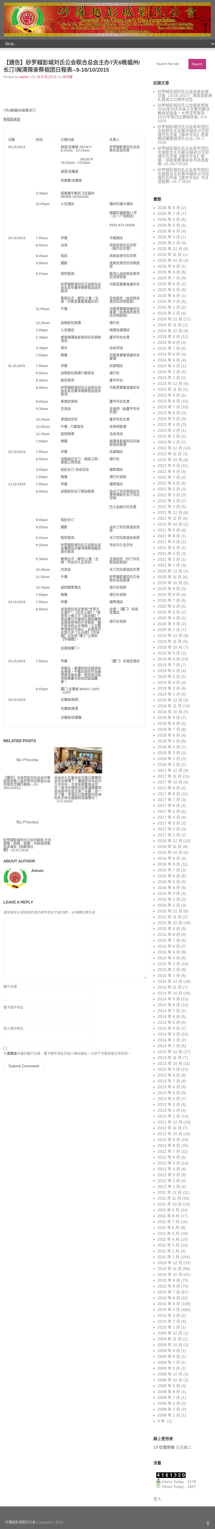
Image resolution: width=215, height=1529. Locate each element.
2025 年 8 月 (169, 272)
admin (24, 77)
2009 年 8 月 (169, 1356)
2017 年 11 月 (170, 776)
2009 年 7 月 (169, 1362)
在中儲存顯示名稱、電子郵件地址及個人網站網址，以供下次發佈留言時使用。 (67, 1054)
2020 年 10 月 (170, 583)
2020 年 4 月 (169, 618)
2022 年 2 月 (169, 501)
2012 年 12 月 (170, 1122)
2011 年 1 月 (168, 1257)
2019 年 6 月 (169, 670)
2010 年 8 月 (169, 1286)
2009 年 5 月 (169, 1368)
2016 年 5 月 (169, 881)
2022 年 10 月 (170, 459)
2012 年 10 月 (170, 1134)
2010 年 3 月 (169, 1315)
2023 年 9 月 (169, 395)
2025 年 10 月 (170, 260)
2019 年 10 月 (170, 647)
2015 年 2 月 (169, 969)
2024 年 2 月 (169, 372)
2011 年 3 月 (168, 1245)
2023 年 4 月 (169, 424)
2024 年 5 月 (169, 360)
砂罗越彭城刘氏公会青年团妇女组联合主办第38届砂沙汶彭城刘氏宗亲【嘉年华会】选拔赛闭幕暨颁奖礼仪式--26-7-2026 (183, 134)
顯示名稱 (10, 987)
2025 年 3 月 (169, 301)
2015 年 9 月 (169, 928)
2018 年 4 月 (169, 747)
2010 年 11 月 (170, 1268)
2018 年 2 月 (169, 758)
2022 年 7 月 (169, 477)
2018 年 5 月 (169, 741)
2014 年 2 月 (169, 1040)
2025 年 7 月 (169, 278)
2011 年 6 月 (168, 1227)
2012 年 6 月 (169, 1157)
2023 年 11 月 (170, 389)
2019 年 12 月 (170, 635)
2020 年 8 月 (169, 594)
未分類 (67, 77)
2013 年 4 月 (169, 1098)
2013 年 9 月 (169, 1069)
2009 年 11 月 (170, 1339)
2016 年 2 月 (169, 899)
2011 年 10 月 (170, 1204)
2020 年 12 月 (170, 571)
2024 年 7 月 (169, 348)
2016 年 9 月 (169, 858)
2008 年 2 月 (169, 1409)
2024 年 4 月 (169, 366)
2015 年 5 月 (169, 952)
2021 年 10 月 (170, 524)
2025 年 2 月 (169, 307)
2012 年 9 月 (169, 1139)
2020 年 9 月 (169, 588)
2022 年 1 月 (169, 506)
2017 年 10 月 (170, 782)
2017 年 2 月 (169, 829)
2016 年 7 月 (169, 870)
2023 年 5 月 (169, 418)
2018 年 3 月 (169, 753)
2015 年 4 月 (169, 958)
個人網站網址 (13, 1028)
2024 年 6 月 (169, 354)
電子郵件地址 (13, 1008)
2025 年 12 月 (170, 248)
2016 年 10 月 (170, 852)
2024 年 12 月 (170, 319)
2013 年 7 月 (169, 1081)
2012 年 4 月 (169, 1169)
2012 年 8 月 (169, 1145)
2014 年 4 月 (169, 1028)
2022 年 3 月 (169, 495)
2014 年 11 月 (170, 987)
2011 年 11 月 (169, 1198)
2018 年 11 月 (170, 706)
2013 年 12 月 (170, 1051)
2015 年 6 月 (169, 946)
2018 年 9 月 (169, 717)
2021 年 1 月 (169, 565)
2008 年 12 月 (170, 1374)
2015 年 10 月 (170, 923)
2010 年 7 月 (169, 1292)
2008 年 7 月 (169, 1397)
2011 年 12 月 (170, 1192)
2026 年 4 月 (169, 231)
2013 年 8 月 (169, 1075)
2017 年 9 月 (169, 788)
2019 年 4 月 (169, 682)
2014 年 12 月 (170, 981)
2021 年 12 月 (170, 512)
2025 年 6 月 (169, 284)
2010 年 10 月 (170, 1274)
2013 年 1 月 (169, 1116)
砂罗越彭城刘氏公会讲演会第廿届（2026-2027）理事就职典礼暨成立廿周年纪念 (185, 95)
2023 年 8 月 (169, 401)
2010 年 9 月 (169, 1280)
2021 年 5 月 (169, 547)
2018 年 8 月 (169, 723)
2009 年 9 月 (169, 1350)
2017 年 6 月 (169, 805)
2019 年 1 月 (169, 694)
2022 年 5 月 (169, 489)
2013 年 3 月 (169, 1104)
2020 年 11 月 (170, 577)
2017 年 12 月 (170, 770)
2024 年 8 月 (169, 342)
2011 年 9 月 (168, 1210)
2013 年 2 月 (169, 1110)
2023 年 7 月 (169, 407)
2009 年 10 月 (170, 1345)
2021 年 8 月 (169, 536)
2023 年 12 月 (170, 383)
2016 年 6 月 (169, 876)
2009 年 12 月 (170, 1333)
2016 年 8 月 (169, 864)
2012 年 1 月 (169, 1186)
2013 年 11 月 (170, 1057)
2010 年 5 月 (169, 1304)
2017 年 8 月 (169, 794)
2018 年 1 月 (169, 764)
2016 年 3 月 (169, 893)
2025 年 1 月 (169, 313)
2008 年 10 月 (170, 1380)
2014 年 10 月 (170, 993)
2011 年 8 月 (168, 1216)
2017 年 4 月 (169, 817)
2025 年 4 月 (169, 295)
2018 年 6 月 (169, 735)
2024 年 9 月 (169, 336)
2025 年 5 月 (169, 289)
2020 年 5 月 (169, 612)
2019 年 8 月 (169, 659)
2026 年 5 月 (169, 225)
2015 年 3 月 (169, 964)
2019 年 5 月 (169, 676)
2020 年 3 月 (169, 624)
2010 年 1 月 (169, 1327)
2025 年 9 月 (169, 266)
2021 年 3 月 (169, 559)
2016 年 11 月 (170, 846)
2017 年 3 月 (169, 823)
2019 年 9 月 (169, 653)
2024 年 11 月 (170, 325)
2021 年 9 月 (169, 530)
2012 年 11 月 (170, 1128)
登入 (157, 1499)
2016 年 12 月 (170, 840)
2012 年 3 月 (169, 1175)
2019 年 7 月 (169, 665)
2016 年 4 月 (169, 887)
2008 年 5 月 (169, 1403)
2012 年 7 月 (169, 1151)
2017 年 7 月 (169, 799)
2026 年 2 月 (169, 243)
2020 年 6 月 (169, 606)
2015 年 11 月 (170, 917)
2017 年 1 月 (169, 835)
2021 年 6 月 (169, 542)
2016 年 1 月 (169, 905)
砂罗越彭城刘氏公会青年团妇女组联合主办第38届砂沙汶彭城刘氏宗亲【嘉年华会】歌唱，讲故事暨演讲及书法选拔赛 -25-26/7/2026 (183, 156)
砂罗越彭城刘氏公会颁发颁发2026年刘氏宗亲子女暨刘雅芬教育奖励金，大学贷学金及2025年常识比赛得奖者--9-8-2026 (184, 113)
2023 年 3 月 (169, 430)
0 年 (162, 1421)
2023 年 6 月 (169, 413)
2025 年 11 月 (170, 254)
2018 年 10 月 (170, 712)
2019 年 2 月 (169, 688)
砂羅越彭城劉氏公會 (20, 1522)
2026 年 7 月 (169, 213)
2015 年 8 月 (169, 934)
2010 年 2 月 (169, 1321)
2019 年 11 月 (170, 641)
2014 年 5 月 (169, 1022)
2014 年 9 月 (169, 999)
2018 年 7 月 (169, 729)
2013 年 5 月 (169, 1093)
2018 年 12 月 (170, 700)
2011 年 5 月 (168, 1233)
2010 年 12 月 (170, 1262)
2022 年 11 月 (170, 454)
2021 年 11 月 (170, 518)
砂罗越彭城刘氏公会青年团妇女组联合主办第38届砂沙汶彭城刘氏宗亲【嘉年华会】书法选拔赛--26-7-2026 (183, 175)
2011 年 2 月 (168, 1251)
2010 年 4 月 (169, 1309)
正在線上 (172, 1447)
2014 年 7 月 (169, 1010)
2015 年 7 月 (169, 940)
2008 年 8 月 (169, 1391)
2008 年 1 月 (169, 1415)
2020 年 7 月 (169, 600)
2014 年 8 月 (169, 1005)
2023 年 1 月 (169, 442)
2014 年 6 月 (169, 1016)
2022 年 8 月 (169, 471)
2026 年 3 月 (169, 237)
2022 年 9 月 (169, 465)
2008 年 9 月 (169, 1386)
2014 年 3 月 (169, 1034)
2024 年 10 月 (170, 331)
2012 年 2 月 (169, 1180)
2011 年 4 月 (168, 1239)
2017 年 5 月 (169, 811)
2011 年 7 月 (168, 1221)
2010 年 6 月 (169, 1298)
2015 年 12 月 (170, 911)
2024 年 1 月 (169, 377)
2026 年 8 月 (169, 207)
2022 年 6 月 (169, 483)
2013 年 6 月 (169, 1087)
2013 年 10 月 (170, 1063)
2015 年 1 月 (169, 975)
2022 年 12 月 (170, 448)
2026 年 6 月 (169, 219)
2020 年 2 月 (169, 629)
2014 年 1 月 (169, 1046)
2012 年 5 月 (169, 1163)
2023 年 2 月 (169, 436)
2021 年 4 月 (169, 553)
